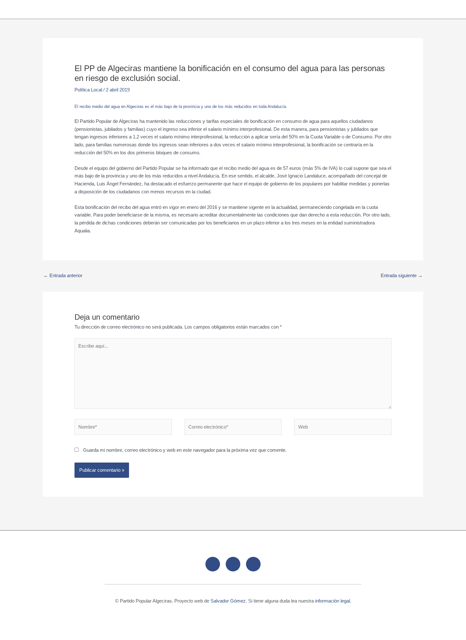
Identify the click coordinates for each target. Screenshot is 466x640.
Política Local (88, 89)
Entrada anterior (62, 275)
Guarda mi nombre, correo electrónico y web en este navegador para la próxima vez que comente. (185, 450)
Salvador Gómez (228, 600)
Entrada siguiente (402, 275)
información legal (332, 600)
